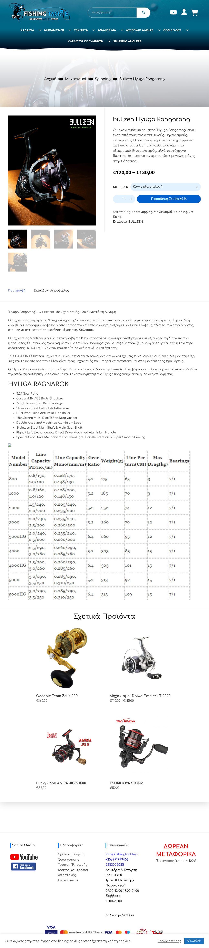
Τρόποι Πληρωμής (72, 865)
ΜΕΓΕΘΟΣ (121, 187)
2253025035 (115, 865)
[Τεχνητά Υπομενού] (94, 30)
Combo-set (172, 30)
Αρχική (50, 79)
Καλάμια (27, 30)
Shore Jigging (141, 211)
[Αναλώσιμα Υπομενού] (122, 30)
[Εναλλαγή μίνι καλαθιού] (194, 13)
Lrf (191, 211)
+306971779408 (117, 859)
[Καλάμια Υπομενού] (40, 30)
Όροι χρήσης (68, 859)
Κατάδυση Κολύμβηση (85, 41)
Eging (117, 216)
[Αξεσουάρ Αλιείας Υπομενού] (159, 30)
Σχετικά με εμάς (71, 854)
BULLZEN (135, 221)
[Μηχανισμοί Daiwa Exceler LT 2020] (141, 658)
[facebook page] (23, 866)
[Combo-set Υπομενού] (187, 30)
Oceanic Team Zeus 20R (57, 696)
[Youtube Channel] (24, 857)
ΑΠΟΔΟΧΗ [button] (194, 940)
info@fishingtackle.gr (122, 854)
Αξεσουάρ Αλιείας (139, 30)
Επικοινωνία (68, 880)
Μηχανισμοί (54, 30)
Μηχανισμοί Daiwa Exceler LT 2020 (140, 696)
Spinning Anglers (127, 41)
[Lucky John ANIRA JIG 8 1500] (67, 745)
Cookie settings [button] (169, 941)
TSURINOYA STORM (126, 783)
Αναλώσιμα (107, 30)
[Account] (184, 13)
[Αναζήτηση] (143, 13)
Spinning (103, 79)
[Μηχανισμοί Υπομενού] (70, 30)
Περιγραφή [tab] (17, 290)
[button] (90, 121)
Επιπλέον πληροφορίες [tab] (51, 290)
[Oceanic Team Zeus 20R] (67, 658)
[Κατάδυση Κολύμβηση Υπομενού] (109, 41)
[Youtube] (173, 12)
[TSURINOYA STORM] (141, 745)
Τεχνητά (81, 30)
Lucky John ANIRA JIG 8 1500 (61, 783)
